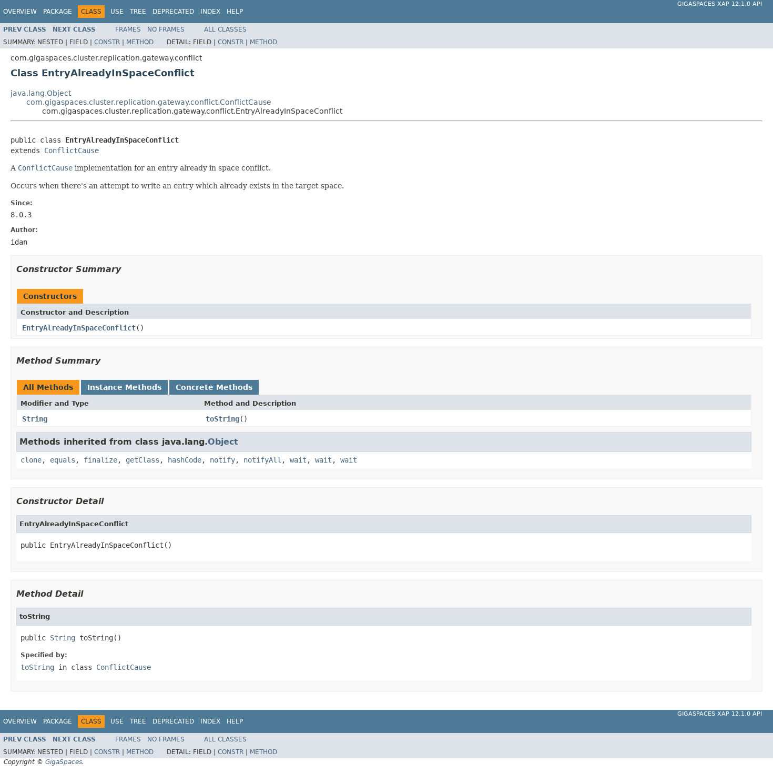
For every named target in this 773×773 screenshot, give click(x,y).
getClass (142, 460)
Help (235, 11)
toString (222, 419)
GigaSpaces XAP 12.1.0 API (719, 4)
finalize (100, 460)
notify (222, 460)
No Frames (166, 29)
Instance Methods (124, 387)
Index (210, 11)
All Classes (225, 29)
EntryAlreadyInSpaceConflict (79, 328)
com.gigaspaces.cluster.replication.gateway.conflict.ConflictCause (148, 102)
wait (298, 460)
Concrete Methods (214, 387)
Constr (107, 42)
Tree (138, 11)
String (34, 419)
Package (57, 11)
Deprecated (173, 11)
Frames (128, 29)
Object (223, 442)
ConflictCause (71, 150)
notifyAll (262, 460)
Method (140, 42)
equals (62, 460)
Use (117, 11)
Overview (20, 11)
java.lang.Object (41, 93)
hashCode (184, 460)
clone (31, 460)
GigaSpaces (63, 762)
